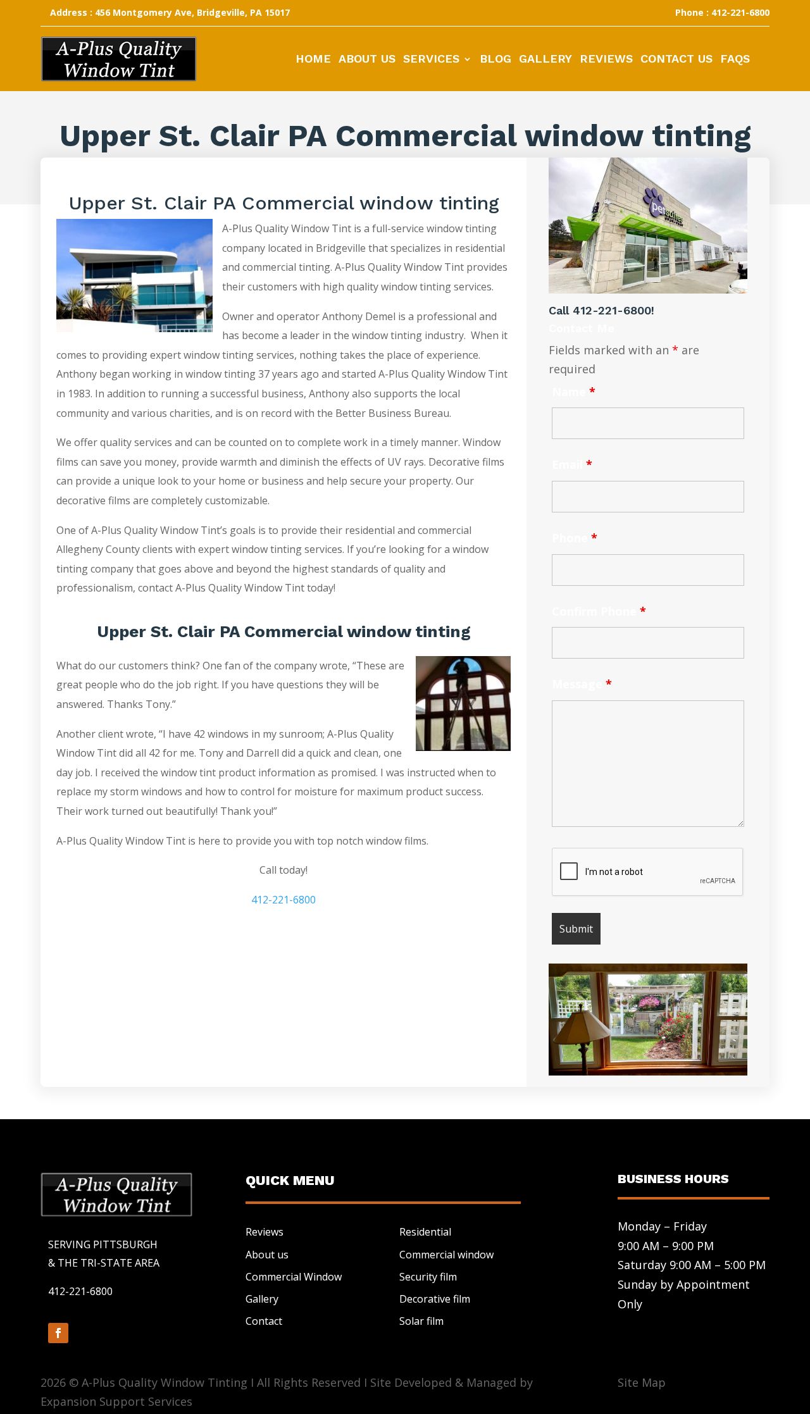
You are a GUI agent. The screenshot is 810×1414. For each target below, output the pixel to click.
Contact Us (676, 59)
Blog (495, 59)
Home (313, 59)
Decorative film (434, 1299)
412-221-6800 (283, 900)
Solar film (421, 1321)
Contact (264, 1321)
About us (267, 1255)
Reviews (606, 59)
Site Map (642, 1382)
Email (572, 464)
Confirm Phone (599, 611)
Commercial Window (294, 1277)
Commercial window (446, 1255)
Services (431, 59)
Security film (428, 1277)
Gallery (545, 59)
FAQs (735, 59)
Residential (425, 1232)
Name (573, 391)
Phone (574, 537)
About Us (367, 59)
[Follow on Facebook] (58, 1333)
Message (582, 683)
